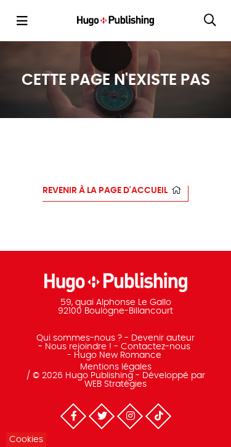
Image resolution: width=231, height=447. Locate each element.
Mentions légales (116, 367)
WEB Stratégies (115, 384)
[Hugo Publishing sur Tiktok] (158, 416)
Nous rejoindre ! (78, 346)
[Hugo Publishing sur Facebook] (73, 416)
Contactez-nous (155, 346)
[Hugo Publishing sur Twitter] (101, 416)
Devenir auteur (163, 338)
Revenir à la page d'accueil (105, 190)
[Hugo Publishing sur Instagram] (129, 416)
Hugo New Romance (117, 355)
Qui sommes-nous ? (79, 338)
